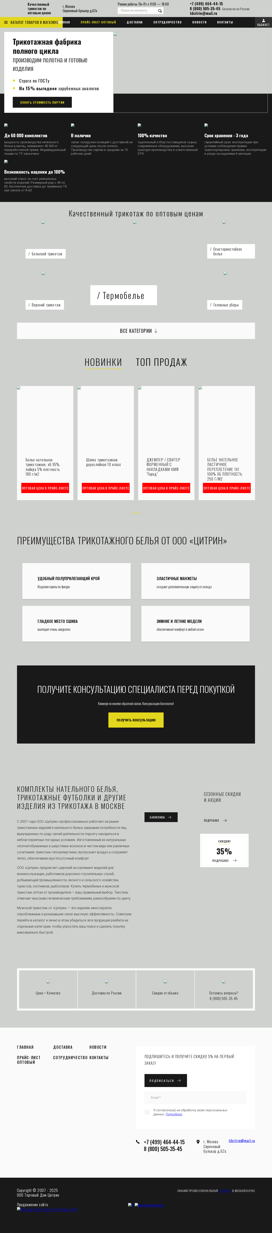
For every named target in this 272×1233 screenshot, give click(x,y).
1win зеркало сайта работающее (41, 1219)
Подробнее (174, 1114)
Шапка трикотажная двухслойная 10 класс (103, 462)
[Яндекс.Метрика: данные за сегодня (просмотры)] (149, 1205)
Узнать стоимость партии (42, 102)
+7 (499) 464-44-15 (206, 3)
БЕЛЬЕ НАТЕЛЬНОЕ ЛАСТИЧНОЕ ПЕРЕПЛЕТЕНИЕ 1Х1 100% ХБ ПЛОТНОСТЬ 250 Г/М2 (224, 469)
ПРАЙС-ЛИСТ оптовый (98, 22)
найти (159, 10)
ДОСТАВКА (135, 22)
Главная (63, 22)
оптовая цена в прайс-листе (45, 488)
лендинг (225, 1190)
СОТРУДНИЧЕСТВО (167, 22)
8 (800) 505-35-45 (205, 8)
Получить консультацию (136, 720)
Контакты (225, 22)
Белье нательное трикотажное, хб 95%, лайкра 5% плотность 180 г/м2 (43, 466)
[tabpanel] (45, 443)
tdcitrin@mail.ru (203, 13)
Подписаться (161, 1080)
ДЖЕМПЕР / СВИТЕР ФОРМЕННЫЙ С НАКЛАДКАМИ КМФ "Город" (163, 466)
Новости (199, 22)
